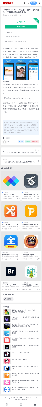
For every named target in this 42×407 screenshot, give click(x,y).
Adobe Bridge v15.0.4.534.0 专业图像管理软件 (10, 286)
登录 (34, 3)
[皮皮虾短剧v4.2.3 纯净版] (7, 361)
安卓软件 (16, 15)
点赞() (36, 141)
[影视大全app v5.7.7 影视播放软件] (11, 241)
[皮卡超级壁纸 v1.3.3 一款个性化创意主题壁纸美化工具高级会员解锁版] (7, 326)
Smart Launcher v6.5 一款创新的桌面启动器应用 (25, 346)
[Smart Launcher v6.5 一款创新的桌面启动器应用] (7, 347)
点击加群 (9, 299)
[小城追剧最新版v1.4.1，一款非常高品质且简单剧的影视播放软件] (31, 241)
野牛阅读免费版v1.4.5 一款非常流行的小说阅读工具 (25, 339)
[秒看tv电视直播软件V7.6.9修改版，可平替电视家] (7, 333)
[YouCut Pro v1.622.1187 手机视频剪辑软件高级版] (11, 211)
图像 (7, 138)
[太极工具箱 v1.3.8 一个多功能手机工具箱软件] (7, 368)
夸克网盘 (22, 26)
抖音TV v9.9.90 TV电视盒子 (20, 352)
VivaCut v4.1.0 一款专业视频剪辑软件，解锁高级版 (25, 318)
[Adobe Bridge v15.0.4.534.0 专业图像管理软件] (11, 271)
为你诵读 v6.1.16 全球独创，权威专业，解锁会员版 (25, 374)
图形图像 (5, 283)
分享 (22, 141)
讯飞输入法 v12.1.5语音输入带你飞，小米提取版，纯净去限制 (25, 388)
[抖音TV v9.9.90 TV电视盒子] (7, 354)
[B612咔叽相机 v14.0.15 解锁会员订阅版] (31, 271)
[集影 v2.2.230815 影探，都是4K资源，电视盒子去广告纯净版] (7, 312)
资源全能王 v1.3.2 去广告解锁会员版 (10, 195)
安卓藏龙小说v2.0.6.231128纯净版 (31, 195)
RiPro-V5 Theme (20, 398)
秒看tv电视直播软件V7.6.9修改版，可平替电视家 (25, 332)
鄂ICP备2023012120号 (21, 400)
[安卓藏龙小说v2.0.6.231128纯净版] (31, 180)
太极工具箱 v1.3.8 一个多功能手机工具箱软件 (25, 367)
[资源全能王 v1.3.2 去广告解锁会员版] (11, 180)
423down (10, 142)
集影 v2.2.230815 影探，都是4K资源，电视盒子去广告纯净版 (25, 311)
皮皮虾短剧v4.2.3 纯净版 (20, 359)
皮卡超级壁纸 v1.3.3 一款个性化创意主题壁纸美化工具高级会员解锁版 (25, 325)
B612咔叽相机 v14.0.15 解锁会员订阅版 (30, 286)
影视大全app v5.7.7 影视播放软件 (10, 255)
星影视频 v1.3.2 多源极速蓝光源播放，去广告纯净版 (25, 381)
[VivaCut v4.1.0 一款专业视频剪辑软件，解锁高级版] (7, 319)
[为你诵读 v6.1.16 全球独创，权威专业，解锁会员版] (7, 375)
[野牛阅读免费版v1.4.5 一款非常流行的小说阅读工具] (7, 340)
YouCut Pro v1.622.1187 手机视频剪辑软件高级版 (10, 225)
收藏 (28, 141)
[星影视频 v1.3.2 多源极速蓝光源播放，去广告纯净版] (7, 382)
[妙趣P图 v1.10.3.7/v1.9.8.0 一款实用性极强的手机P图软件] (31, 211)
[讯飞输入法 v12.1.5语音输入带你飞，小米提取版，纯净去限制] (7, 389)
